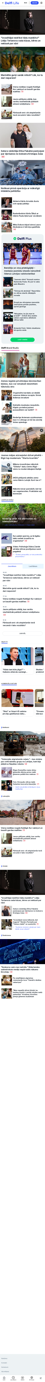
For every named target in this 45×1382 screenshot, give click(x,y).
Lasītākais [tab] (33, 566)
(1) (21, 91)
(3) (32, 104)
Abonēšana (5, 1371)
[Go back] (2, 2)
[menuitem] (25, 3)
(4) (14, 229)
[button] (41, 2)
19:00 (5, 572)
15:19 (4, 620)
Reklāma (4, 1358)
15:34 (4, 607)
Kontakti (4, 1363)
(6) (2, 156)
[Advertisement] (22, 1100)
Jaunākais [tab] (12, 566)
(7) (37, 784)
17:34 (5, 596)
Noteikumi (4, 1367)
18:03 (5, 586)
